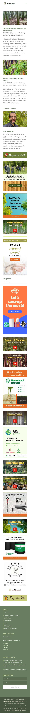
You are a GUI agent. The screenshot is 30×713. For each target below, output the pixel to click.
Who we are (7, 613)
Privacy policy (8, 626)
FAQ (5, 623)
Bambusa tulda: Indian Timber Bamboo (15, 669)
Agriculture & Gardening (18, 33)
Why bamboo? (8, 620)
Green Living (16, 85)
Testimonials (7, 618)
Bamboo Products (8, 35)
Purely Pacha (7, 701)
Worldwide (23, 85)
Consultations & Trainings (11, 615)
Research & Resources (10, 628)
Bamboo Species (18, 35)
